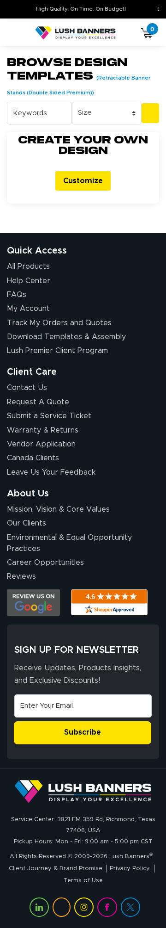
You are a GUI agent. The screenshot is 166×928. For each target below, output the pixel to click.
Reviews (21, 576)
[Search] (150, 113)
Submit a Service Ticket (49, 416)
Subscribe (82, 732)
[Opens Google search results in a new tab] (33, 602)
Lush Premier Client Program (57, 350)
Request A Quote (38, 402)
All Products (28, 266)
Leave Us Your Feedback (51, 472)
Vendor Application (41, 444)
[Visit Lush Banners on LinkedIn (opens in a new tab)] (39, 907)
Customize (83, 181)
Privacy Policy (130, 869)
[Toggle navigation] (18, 33)
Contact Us (27, 387)
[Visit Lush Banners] (83, 791)
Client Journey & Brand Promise (55, 869)
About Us (28, 493)
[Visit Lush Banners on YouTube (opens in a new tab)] (61, 907)
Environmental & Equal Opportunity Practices (69, 543)
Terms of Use (83, 881)
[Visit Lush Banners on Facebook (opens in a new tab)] (107, 907)
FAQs (16, 294)
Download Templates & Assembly (66, 336)
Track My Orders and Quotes (59, 323)
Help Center (28, 281)
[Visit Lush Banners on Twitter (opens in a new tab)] (130, 907)
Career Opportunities (45, 562)
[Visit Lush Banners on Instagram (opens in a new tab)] (84, 907)
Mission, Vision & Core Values (58, 509)
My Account (28, 308)
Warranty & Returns (42, 430)
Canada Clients (33, 458)
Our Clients (26, 523)
